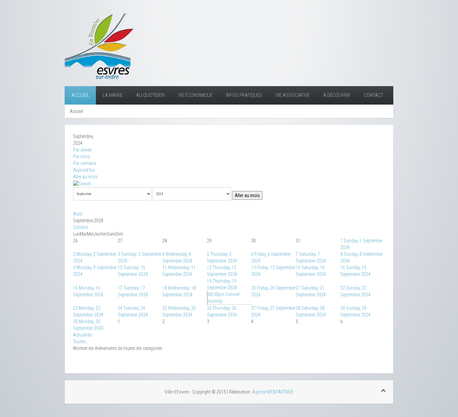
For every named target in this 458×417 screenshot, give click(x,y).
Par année (82, 150)
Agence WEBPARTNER (272, 392)
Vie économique (195, 95)
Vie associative (293, 95)
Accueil (80, 95)
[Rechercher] (82, 183)
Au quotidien (150, 95)
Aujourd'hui (84, 170)
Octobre (80, 227)
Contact (373, 95)
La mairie (113, 95)
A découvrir (336, 95)
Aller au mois (85, 176)
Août (77, 214)
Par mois (81, 156)
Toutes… (81, 341)
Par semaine (84, 163)
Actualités (82, 335)
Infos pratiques (244, 95)
